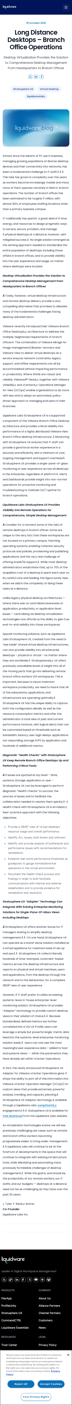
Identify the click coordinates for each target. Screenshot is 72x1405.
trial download (12, 1116)
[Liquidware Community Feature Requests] (49, 1279)
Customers (45, 1320)
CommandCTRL (11, 1320)
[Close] (68, 1355)
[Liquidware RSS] (3, 1279)
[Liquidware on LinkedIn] (16, 1279)
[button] (30, 77)
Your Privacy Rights (36, 1397)
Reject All (21, 1384)
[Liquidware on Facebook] (22, 1279)
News (42, 1327)
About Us (45, 1298)
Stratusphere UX (11, 1313)
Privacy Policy (48, 1345)
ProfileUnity (8, 1305)
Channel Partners (49, 1313)
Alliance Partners (49, 1305)
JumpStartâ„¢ (47, 1105)
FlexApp (6, 1298)
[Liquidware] (10, 7)
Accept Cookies (51, 1384)
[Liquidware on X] (29, 1279)
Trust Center (9, 1345)
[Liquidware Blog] (10, 1279)
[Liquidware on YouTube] (36, 1279)
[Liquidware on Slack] (42, 1279)
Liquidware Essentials (15, 1327)
